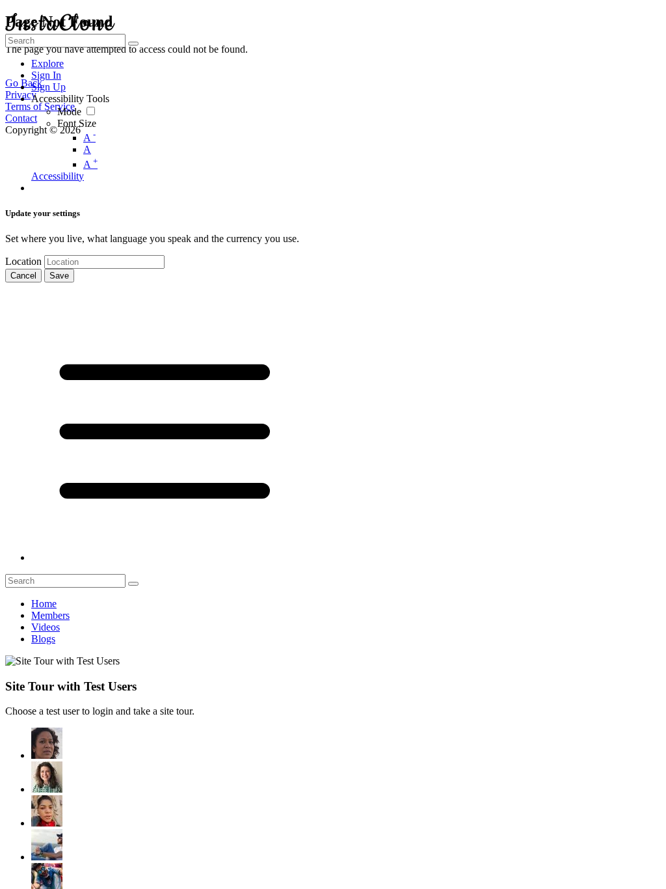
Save (59, 275)
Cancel (23, 275)
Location (23, 261)
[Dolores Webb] (46, 844)
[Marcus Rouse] (46, 811)
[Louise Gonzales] (46, 743)
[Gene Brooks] (46, 777)
